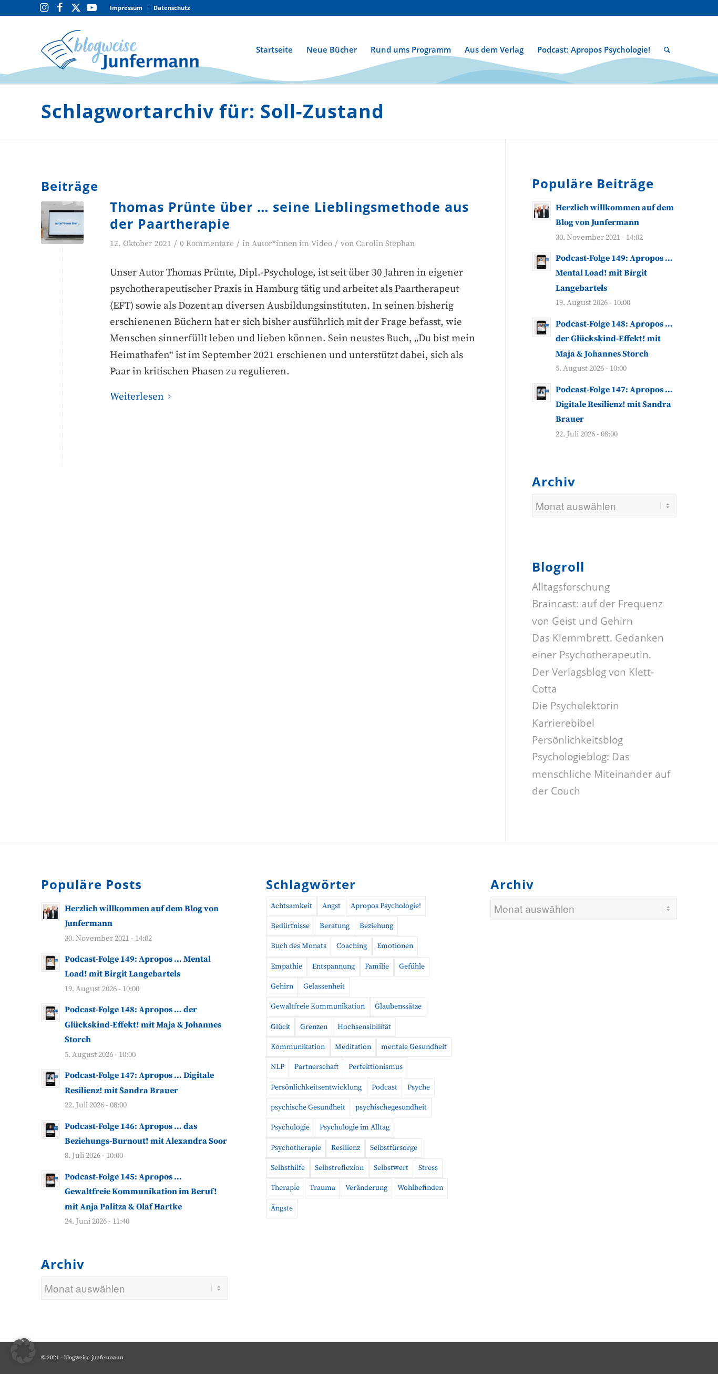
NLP (277, 1067)
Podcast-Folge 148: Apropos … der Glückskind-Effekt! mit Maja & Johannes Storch (614, 339)
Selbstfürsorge (393, 1148)
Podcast (384, 1087)
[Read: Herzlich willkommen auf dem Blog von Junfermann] (541, 210)
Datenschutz (171, 8)
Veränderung (366, 1188)
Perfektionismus (375, 1067)
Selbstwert (391, 1168)
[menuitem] (126, 8)
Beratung (335, 926)
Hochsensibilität (364, 1027)
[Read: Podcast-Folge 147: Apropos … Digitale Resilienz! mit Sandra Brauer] (541, 392)
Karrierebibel (563, 723)
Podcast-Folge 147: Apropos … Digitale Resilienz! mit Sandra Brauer (614, 404)
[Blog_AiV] (62, 222)
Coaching (351, 946)
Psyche (418, 1087)
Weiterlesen (137, 397)
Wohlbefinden (420, 1188)
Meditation (353, 1047)
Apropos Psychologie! (386, 906)
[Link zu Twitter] (76, 8)
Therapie (285, 1188)
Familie (377, 966)
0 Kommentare (207, 244)
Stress (428, 1168)
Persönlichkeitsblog (577, 740)
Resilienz (345, 1148)
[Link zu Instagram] (44, 8)
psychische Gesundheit (308, 1107)
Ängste (282, 1208)
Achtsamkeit (291, 906)
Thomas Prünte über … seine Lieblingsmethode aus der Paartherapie (289, 215)
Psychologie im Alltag (354, 1127)
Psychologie (290, 1127)
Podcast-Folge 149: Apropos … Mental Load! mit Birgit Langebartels (614, 273)
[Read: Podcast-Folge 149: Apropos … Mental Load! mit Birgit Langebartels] (541, 261)
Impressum (126, 8)
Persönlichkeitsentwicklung (316, 1087)
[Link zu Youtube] (91, 8)
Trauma (322, 1188)
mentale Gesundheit (414, 1047)
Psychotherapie (296, 1148)
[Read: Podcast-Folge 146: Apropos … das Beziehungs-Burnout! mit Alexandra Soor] (50, 1129)
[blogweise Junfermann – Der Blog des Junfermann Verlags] (120, 49)
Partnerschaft (316, 1067)
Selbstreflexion (339, 1168)
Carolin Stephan (385, 244)
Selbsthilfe (288, 1168)
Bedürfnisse (290, 926)
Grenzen (313, 1027)
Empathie (286, 966)
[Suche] (667, 49)
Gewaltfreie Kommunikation (318, 1006)
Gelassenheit (324, 986)
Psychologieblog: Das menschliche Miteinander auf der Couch (601, 774)
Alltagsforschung (571, 587)
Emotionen (395, 946)
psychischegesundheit (391, 1107)
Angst (331, 906)
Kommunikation (298, 1047)
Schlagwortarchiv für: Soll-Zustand (212, 111)
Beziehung (376, 926)
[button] (23, 1351)
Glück (280, 1027)
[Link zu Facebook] (60, 8)
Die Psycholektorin (575, 706)
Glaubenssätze (398, 1006)
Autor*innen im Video (292, 244)
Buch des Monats (298, 946)
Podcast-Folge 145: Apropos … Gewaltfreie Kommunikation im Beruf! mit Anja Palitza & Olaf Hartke (141, 1192)
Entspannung (333, 966)
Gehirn (282, 986)
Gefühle (412, 966)
